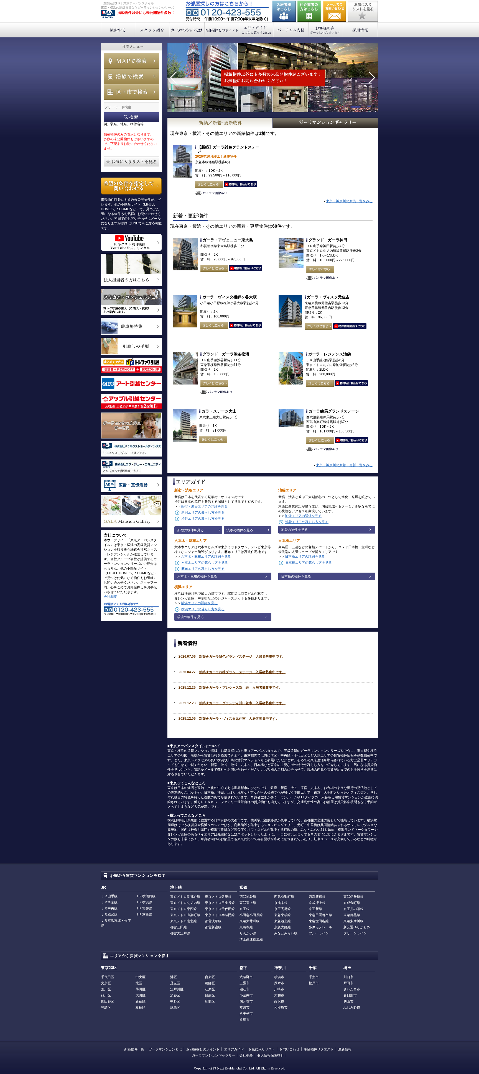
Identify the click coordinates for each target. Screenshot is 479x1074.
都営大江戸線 (180, 933)
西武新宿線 (317, 897)
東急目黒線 (351, 915)
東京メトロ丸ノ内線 (185, 903)
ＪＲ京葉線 (144, 914)
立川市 (244, 1007)
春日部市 (350, 995)
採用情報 (360, 29)
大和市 (279, 995)
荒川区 (106, 989)
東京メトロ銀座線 (218, 897)
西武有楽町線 (284, 897)
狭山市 (348, 1001)
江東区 (210, 989)
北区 (139, 983)
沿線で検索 (131, 76)
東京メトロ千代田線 (220, 909)
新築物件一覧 (134, 1049)
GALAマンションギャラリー (325, 123)
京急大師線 (282, 927)
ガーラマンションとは (187, 29)
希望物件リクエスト (319, 1049)
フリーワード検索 (131, 117)
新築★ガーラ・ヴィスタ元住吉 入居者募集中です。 (239, 719)
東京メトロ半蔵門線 (220, 915)
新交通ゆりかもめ (356, 927)
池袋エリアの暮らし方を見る (306, 522)
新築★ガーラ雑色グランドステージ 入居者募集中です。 (242, 656)
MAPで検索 (131, 61)
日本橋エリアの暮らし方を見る (308, 563)
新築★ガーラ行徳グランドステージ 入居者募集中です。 (242, 672)
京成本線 (280, 903)
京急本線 (246, 927)
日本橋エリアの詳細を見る (305, 556)
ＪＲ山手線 (109, 896)
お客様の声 (326, 29)
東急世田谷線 (319, 921)
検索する (118, 29)
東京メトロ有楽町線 (185, 915)
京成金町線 (351, 903)
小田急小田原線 (251, 915)
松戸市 (314, 983)
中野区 (175, 1001)
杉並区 (210, 1001)
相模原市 (280, 1007)
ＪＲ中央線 (109, 908)
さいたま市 (351, 989)
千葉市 (314, 977)
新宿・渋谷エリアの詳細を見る (204, 506)
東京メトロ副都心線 (185, 897)
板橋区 (141, 1007)
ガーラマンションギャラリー (213, 1055)
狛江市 (244, 989)
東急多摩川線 (353, 921)
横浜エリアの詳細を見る (199, 603)
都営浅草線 (213, 921)
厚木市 (279, 983)
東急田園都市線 (320, 915)
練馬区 (175, 1007)
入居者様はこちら (284, 11)
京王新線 (315, 909)
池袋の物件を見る (294, 530)
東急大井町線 (249, 921)
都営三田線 (178, 927)
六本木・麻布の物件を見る (197, 576)
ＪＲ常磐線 (144, 908)
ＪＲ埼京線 (109, 902)
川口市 (348, 977)
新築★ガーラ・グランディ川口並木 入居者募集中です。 (242, 703)
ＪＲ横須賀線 (146, 896)
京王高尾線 (282, 909)
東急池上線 (282, 921)
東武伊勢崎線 (353, 897)
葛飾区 (210, 983)
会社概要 (110, 597)
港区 (173, 977)
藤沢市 (279, 1001)
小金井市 (246, 995)
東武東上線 (248, 903)
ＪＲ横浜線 (144, 902)
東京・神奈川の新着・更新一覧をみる (344, 465)
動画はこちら (240, 184)
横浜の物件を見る (190, 617)
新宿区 (141, 1001)
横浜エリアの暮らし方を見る (203, 609)
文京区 (106, 983)
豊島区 (106, 1007)
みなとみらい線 (285, 933)
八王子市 (246, 1014)
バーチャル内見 (291, 29)
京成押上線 (317, 903)
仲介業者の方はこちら (309, 11)
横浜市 (279, 977)
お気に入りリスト (261, 1049)
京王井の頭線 (353, 909)
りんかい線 (248, 933)
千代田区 (107, 977)
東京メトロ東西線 (183, 909)
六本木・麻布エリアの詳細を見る (206, 556)
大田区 (141, 995)
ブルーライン (319, 933)
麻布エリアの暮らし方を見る (203, 569)
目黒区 (210, 995)
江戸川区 (177, 989)
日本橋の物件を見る (296, 576)
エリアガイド (256, 29)
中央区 (141, 977)
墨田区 (141, 989)
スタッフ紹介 (152, 29)
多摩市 (244, 1020)
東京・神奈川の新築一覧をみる (349, 201)
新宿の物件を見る (190, 530)
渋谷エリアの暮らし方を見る (203, 519)
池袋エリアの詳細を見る (303, 516)
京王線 (244, 909)
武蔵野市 (246, 977)
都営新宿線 (213, 927)
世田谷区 (107, 1001)
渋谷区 (175, 995)
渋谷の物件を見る (239, 530)
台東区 (210, 977)
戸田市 (348, 983)
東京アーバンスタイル (108, 14)
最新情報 (344, 1049)
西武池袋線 (248, 897)
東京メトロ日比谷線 (220, 903)
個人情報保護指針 (270, 1055)
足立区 (175, 983)
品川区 (106, 995)
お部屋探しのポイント (222, 29)
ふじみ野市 (351, 1007)
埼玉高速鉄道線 (251, 939)
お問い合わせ (334, 11)
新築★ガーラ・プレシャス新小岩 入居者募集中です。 (240, 687)
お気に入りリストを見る (363, 11)
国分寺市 (246, 1001)
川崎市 (279, 989)
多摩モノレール (320, 927)
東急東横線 (282, 915)
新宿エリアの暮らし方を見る (203, 512)
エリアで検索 (131, 92)
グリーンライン (355, 933)
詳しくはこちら (209, 184)
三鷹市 (244, 983)
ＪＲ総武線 (109, 914)
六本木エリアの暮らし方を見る (204, 563)
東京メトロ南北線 (183, 921)
